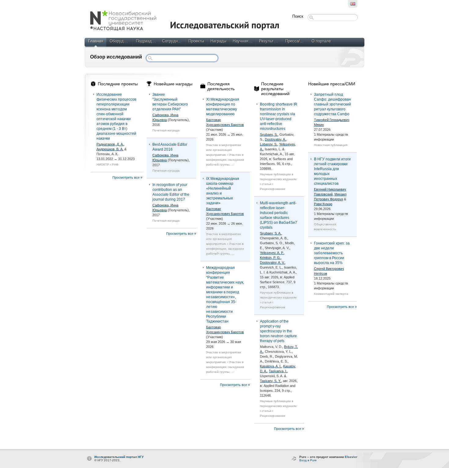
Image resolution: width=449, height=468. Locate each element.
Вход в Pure (308, 460)
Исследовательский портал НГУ (119, 457)
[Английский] (352, 4)
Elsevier (351, 457)
